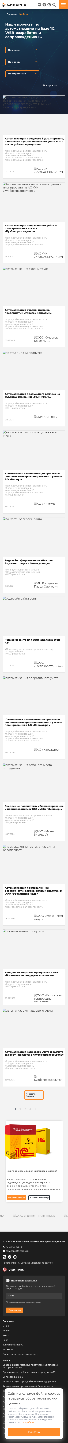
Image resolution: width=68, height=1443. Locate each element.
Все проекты (50, 85)
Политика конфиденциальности (20, 1354)
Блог (5, 1340)
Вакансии (8, 1349)
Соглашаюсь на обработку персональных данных (25, 1302)
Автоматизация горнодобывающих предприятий (29, 1381)
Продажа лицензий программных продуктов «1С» (29, 1372)
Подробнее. (28, 1422)
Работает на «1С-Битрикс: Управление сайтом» (28, 1262)
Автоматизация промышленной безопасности (28, 1386)
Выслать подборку (39, 1197)
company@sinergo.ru (17, 1251)
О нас (6, 1326)
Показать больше (31, 1095)
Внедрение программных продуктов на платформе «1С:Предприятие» (30, 1366)
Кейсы (6, 1335)
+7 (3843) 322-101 (14, 1247)
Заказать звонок (16, 1197)
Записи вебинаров (13, 1344)
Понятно (34, 1432)
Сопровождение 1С (13, 1377)
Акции (6, 1330)
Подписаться (15, 1310)
